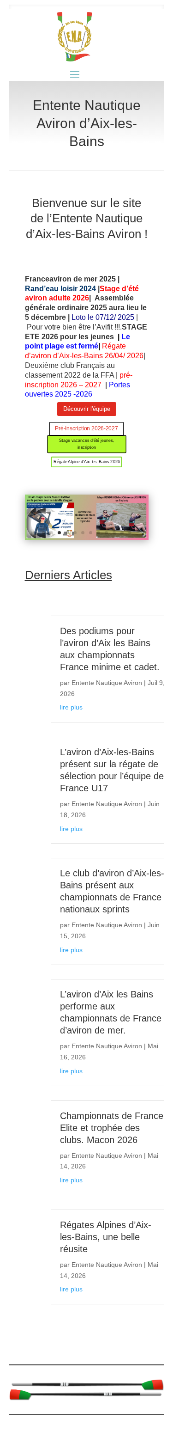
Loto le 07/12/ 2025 (103, 317)
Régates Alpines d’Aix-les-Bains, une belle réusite (105, 1237)
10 (114, 532)
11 (122, 532)
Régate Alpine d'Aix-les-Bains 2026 (86, 461)
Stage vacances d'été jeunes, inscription (86, 443)
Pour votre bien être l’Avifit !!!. (73, 327)
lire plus (71, 707)
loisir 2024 (78, 289)
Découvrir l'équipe (86, 408)
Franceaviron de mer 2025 (70, 279)
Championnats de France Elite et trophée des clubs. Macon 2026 (111, 1128)
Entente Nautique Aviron (107, 682)
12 (129, 532)
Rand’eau (42, 289)
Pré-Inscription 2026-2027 (86, 429)
